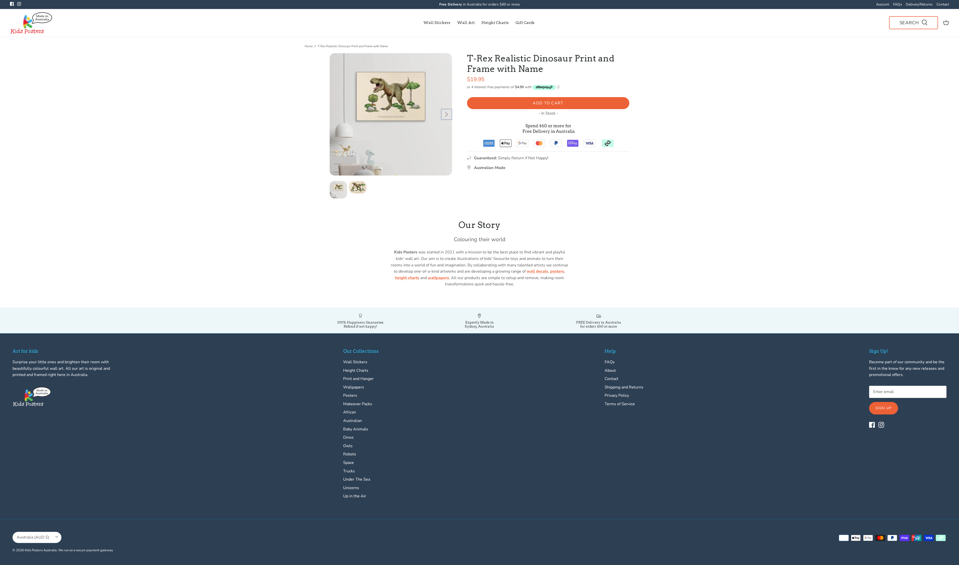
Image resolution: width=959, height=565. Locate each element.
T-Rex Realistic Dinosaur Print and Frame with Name (353, 46)
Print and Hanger (358, 378)
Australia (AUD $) (33, 537)
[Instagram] (19, 4)
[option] (391, 114)
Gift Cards (524, 22)
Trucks (349, 471)
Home (309, 46)
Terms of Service (620, 404)
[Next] (446, 114)
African (349, 412)
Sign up (884, 408)
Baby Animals (355, 429)
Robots (349, 454)
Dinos (348, 437)
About (610, 370)
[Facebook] (12, 4)
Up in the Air (354, 496)
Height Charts (495, 22)
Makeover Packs (357, 404)
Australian (352, 420)
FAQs (897, 4)
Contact (943, 4)
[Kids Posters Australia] (31, 23)
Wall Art (466, 22)
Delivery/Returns (919, 4)
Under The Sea (356, 479)
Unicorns (351, 488)
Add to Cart (548, 103)
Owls (348, 446)
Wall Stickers (436, 22)
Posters (350, 395)
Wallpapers (353, 387)
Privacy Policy (617, 395)
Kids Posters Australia (41, 550)
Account (882, 4)
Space (348, 462)
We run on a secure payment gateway (85, 550)
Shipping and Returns (624, 387)
